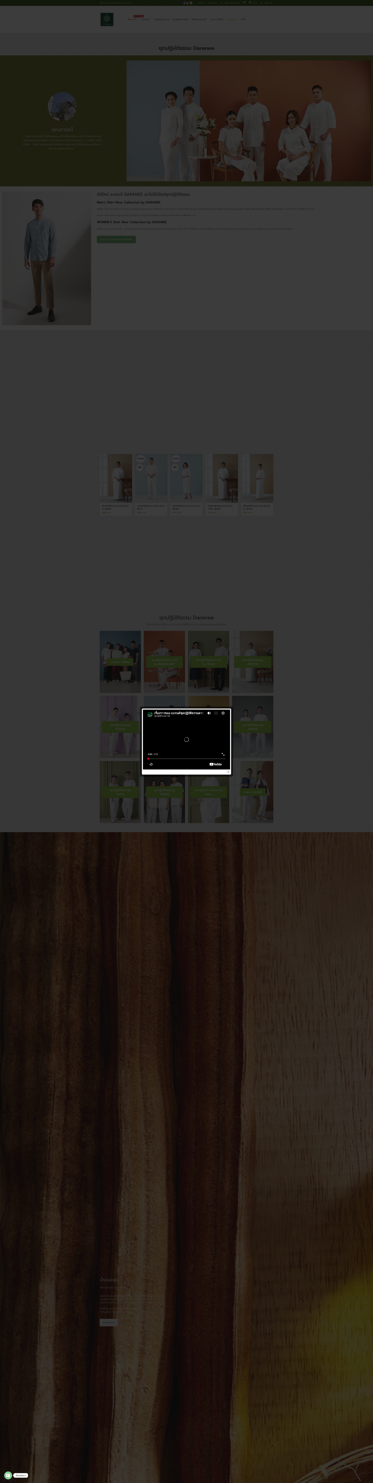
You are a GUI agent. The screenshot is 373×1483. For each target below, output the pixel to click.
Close (228, 772)
